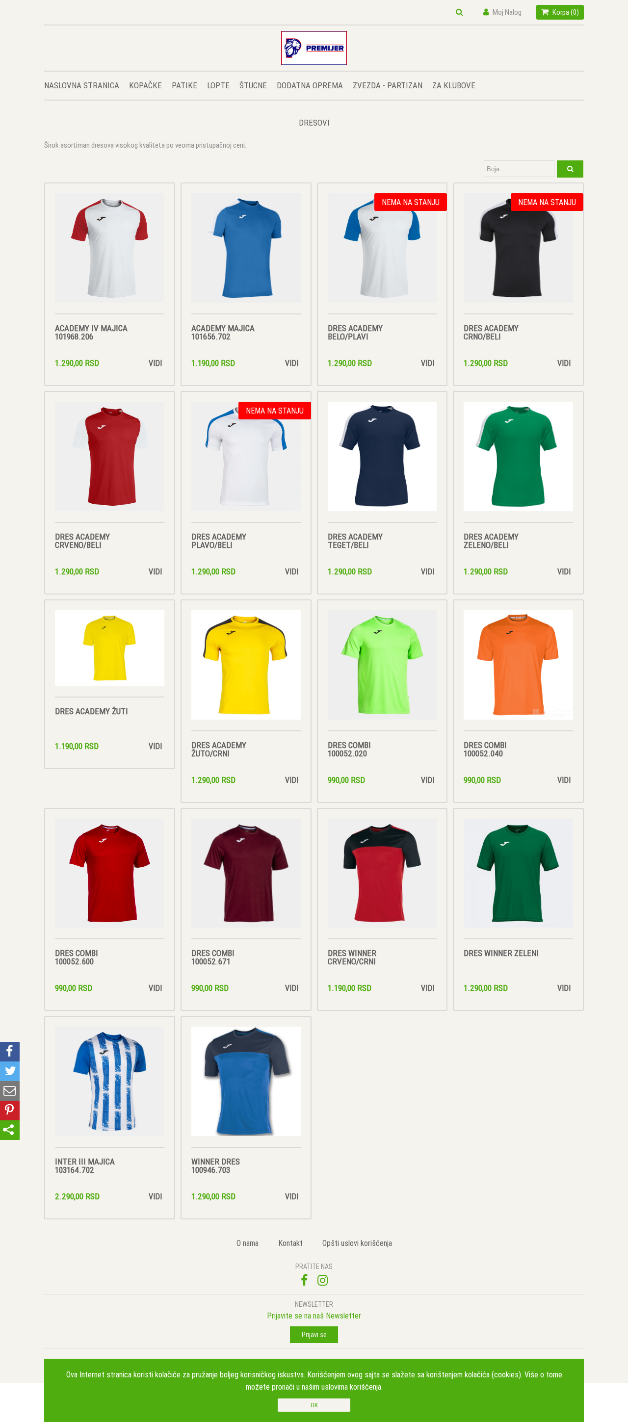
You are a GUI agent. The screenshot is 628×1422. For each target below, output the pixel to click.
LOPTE (218, 85)
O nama (247, 1243)
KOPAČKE (145, 85)
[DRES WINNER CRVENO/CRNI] (382, 879)
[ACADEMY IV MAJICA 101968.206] (109, 253)
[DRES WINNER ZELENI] (518, 879)
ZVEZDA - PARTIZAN (387, 85)
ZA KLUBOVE (453, 85)
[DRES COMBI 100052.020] (382, 670)
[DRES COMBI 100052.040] (518, 670)
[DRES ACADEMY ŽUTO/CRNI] (246, 670)
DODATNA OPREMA (310, 85)
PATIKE (184, 85)
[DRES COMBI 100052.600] (109, 879)
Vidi (155, 363)
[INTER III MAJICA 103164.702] (109, 1087)
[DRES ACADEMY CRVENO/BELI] (109, 462)
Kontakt (290, 1243)
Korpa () (565, 12)
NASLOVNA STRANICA (81, 85)
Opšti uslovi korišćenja (357, 1243)
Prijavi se (314, 1334)
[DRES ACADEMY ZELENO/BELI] (518, 462)
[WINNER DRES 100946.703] (246, 1087)
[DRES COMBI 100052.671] (246, 879)
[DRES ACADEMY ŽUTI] (109, 653)
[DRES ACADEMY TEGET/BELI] (382, 462)
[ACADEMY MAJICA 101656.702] (246, 253)
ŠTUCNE (253, 85)
